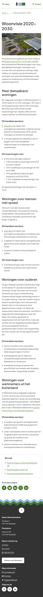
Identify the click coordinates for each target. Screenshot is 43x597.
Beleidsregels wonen (17, 469)
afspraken (8, 126)
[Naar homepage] (20, 4)
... (10, 13)
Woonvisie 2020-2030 (22, 61)
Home (4, 13)
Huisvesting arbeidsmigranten (20, 473)
